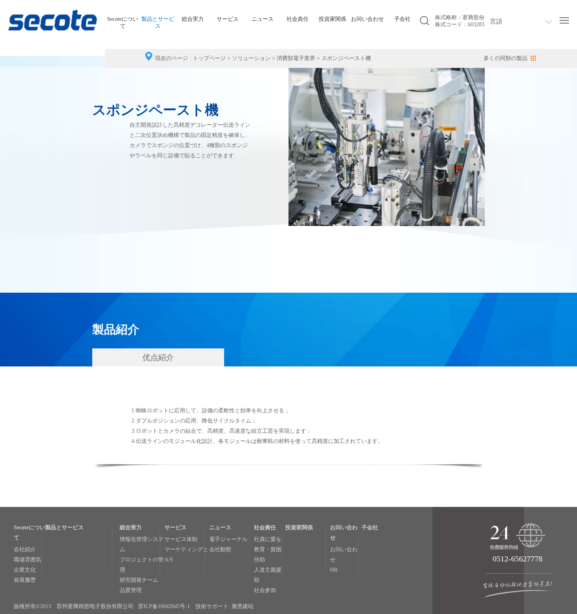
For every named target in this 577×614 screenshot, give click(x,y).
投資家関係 (332, 19)
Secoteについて (122, 22)
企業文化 (25, 570)
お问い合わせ (367, 19)
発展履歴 (25, 580)
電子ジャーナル (228, 539)
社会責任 (298, 19)
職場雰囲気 (27, 560)
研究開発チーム (139, 580)
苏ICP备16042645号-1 (164, 606)
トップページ (209, 58)
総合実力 (193, 19)
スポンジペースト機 (346, 58)
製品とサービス (157, 22)
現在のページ (171, 58)
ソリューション (251, 58)
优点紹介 (158, 357)
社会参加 (265, 590)
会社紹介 (25, 549)
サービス (228, 19)
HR (334, 570)
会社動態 (220, 549)
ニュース (263, 19)
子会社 (402, 19)
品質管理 (131, 590)
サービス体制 (180, 539)
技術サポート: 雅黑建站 (224, 606)
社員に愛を (267, 539)
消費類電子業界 (296, 58)
